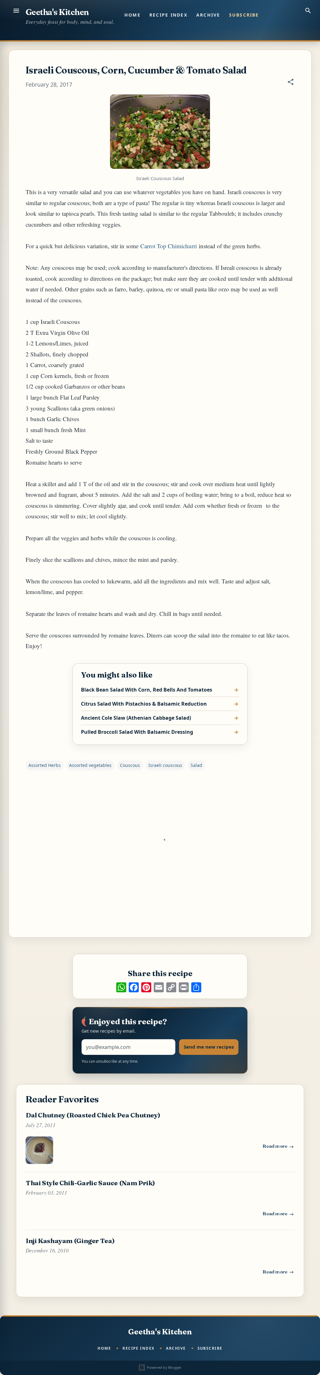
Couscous (130, 765)
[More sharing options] (196, 987)
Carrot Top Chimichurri (168, 246)
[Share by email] (159, 987)
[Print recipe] (184, 987)
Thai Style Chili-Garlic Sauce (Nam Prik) (90, 1183)
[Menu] (16, 11)
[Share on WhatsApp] (121, 987)
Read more (278, 1147)
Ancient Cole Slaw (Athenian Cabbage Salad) (136, 717)
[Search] (308, 11)
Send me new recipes (209, 1047)
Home (132, 15)
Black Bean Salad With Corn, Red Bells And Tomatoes (146, 689)
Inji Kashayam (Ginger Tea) (70, 1240)
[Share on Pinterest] (146, 987)
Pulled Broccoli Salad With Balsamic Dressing (137, 731)
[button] (290, 82)
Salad (196, 765)
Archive (208, 15)
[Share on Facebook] (134, 987)
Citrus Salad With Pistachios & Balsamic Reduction (144, 703)
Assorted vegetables (90, 765)
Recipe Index (168, 15)
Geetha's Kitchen (57, 12)
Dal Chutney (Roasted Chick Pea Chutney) (93, 1115)
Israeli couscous (165, 765)
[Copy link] (171, 987)
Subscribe (244, 15)
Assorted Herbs (44, 765)
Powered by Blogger (164, 1367)
